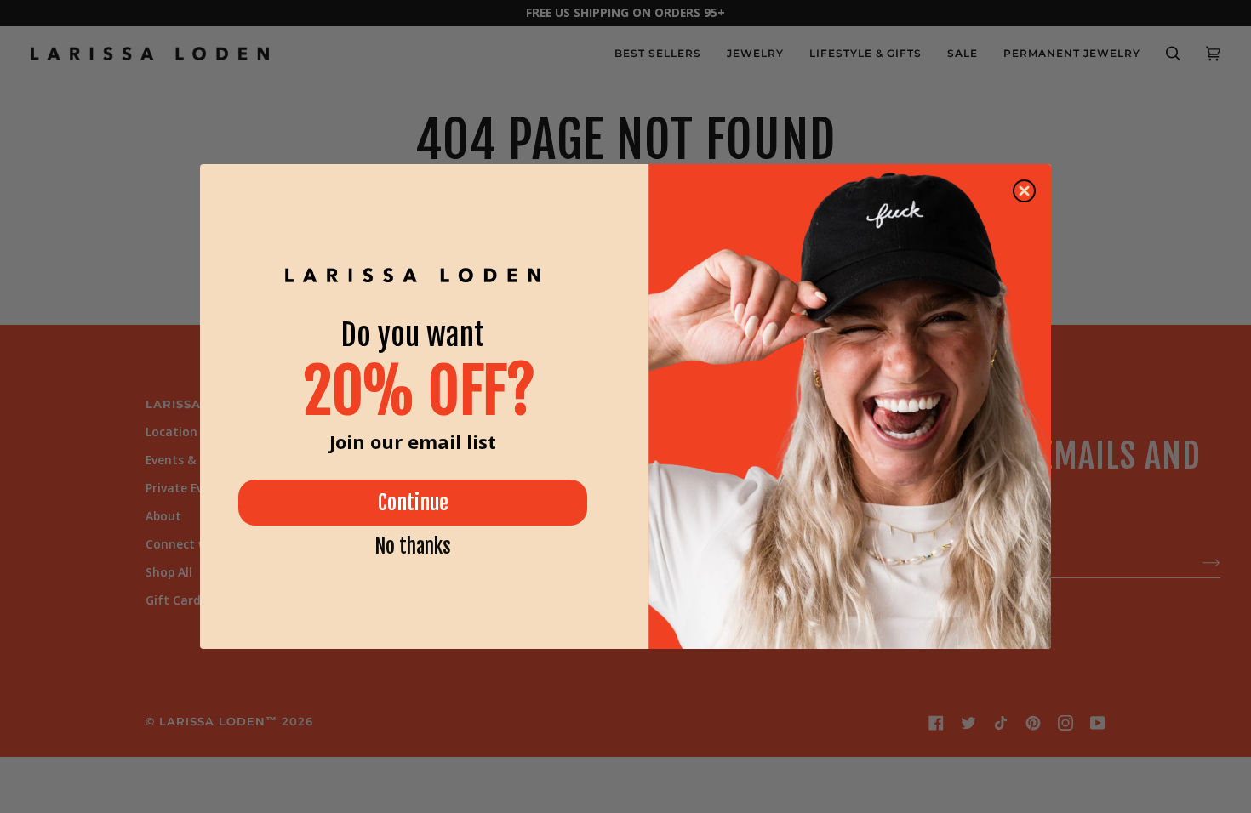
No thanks (412, 546)
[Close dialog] (1024, 191)
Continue (413, 502)
